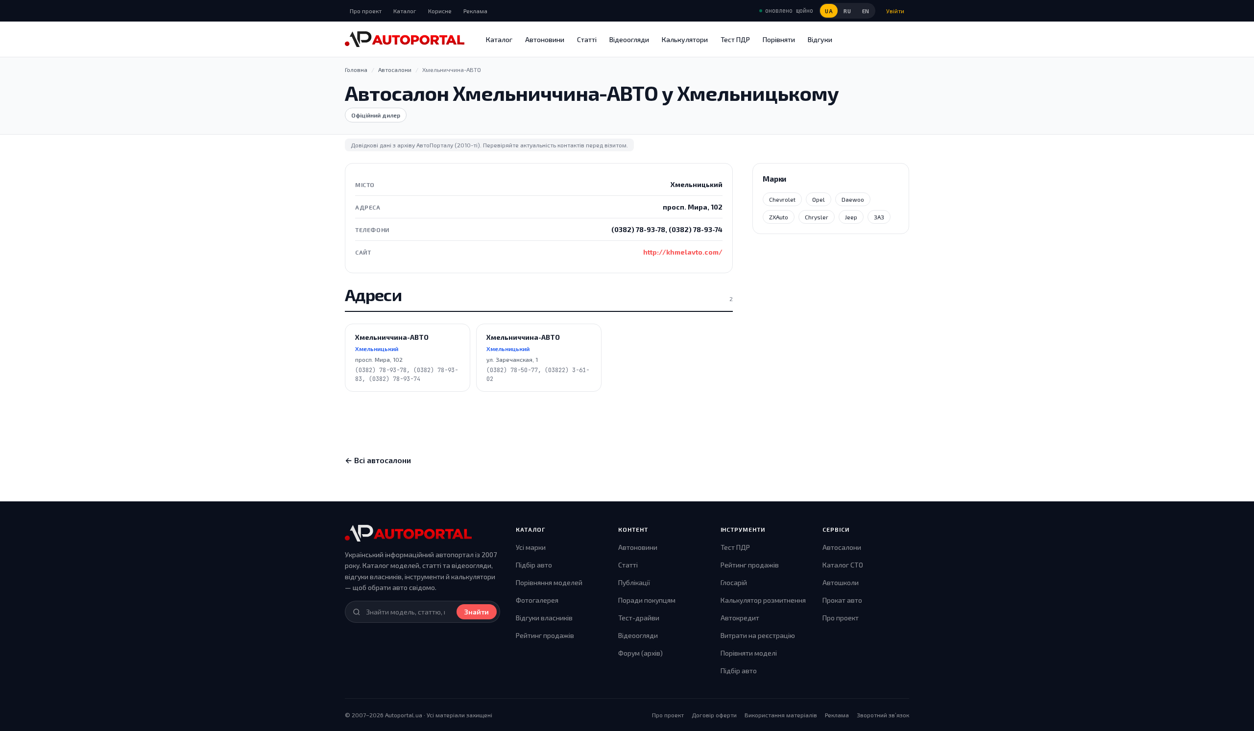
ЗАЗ (879, 216)
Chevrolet (782, 199)
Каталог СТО (842, 565)
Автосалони (841, 547)
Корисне (440, 10)
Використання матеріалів (781, 714)
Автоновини (544, 39)
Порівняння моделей (549, 582)
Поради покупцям (646, 600)
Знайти (476, 612)
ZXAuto (778, 216)
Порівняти (779, 39)
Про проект (366, 10)
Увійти (895, 10)
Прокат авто (842, 600)
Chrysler (816, 216)
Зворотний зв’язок (883, 714)
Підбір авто (534, 565)
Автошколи (840, 582)
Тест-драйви (638, 617)
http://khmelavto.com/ (683, 252)
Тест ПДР (735, 39)
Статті (587, 39)
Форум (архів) (640, 653)
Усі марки (531, 547)
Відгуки (820, 39)
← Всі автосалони (378, 460)
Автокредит (740, 617)
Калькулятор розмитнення (763, 600)
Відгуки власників (544, 617)
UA (829, 11)
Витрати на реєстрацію (758, 635)
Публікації (634, 582)
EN (865, 11)
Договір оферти (714, 714)
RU (847, 11)
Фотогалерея (537, 600)
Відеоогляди (629, 39)
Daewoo (853, 199)
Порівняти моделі (749, 653)
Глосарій (734, 582)
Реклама (475, 10)
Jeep (851, 216)
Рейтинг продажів (545, 635)
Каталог (404, 10)
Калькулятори (685, 39)
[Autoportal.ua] (404, 39)
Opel (818, 199)
